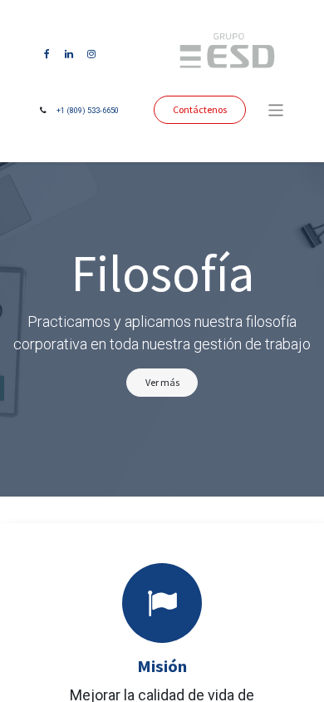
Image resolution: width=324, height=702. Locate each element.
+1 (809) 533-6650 (87, 110)
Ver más (162, 382)
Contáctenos (200, 109)
